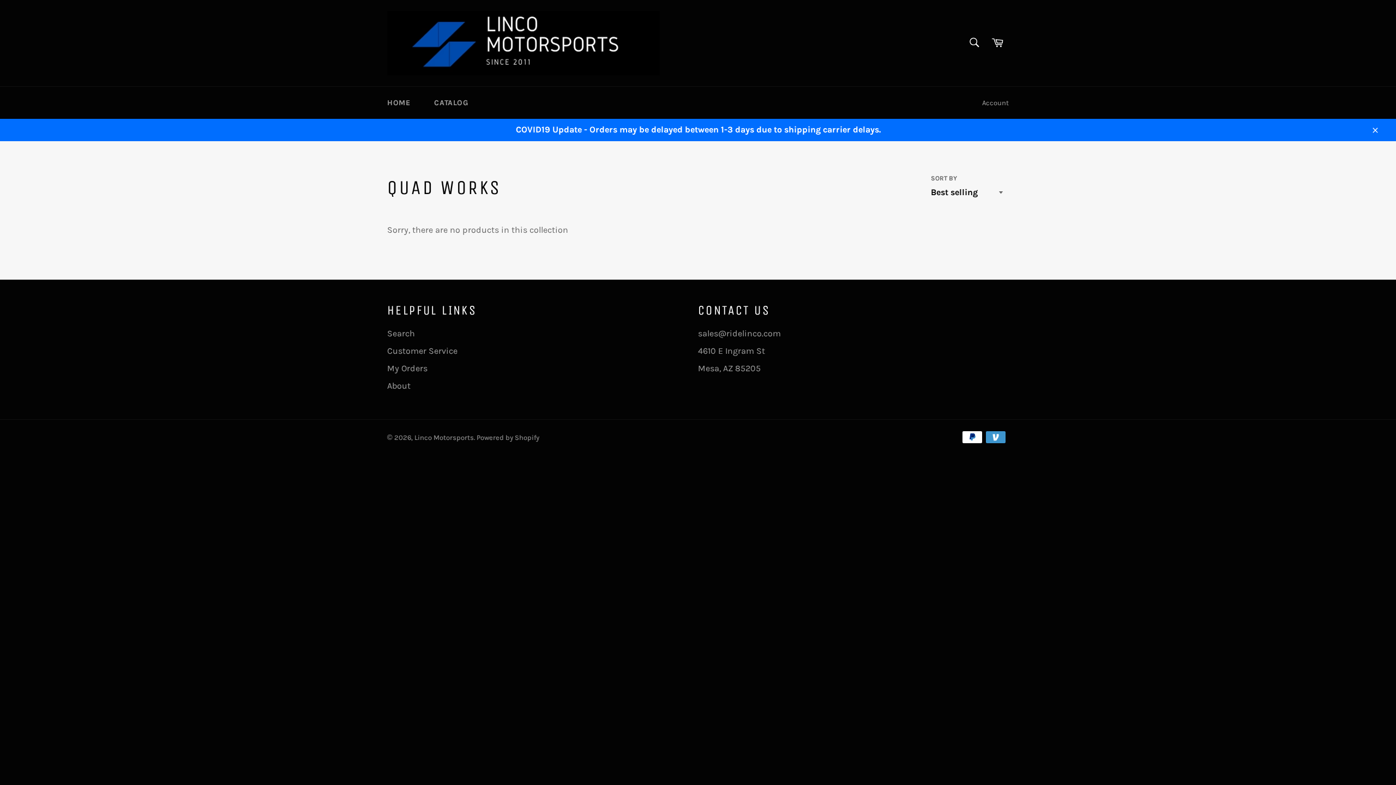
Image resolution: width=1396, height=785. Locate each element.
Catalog (451, 102)
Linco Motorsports (444, 437)
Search (401, 333)
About (399, 386)
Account (995, 103)
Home (398, 102)
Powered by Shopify (508, 437)
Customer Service (422, 351)
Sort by (944, 178)
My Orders (407, 368)
